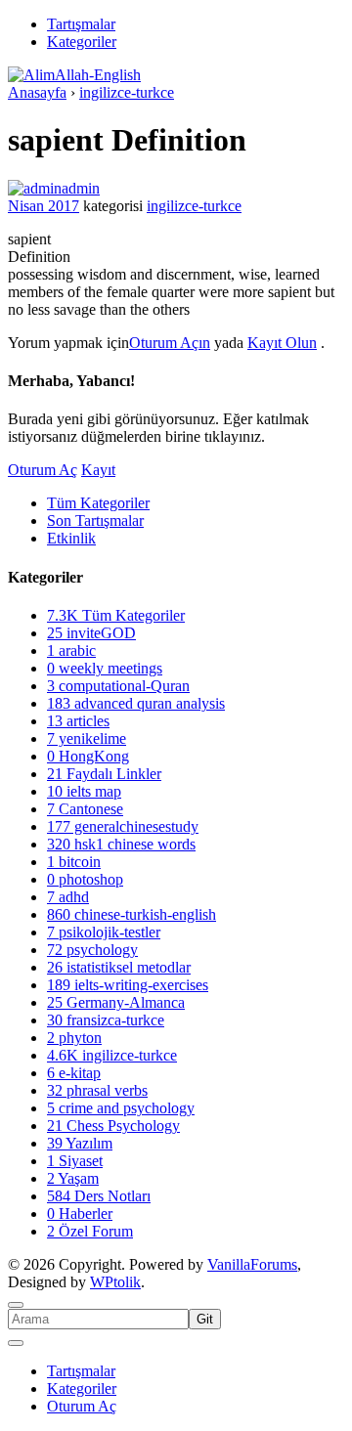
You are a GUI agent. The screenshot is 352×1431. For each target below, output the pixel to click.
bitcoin (74, 861)
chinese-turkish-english (131, 914)
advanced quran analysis (136, 703)
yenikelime (86, 738)
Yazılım (79, 1143)
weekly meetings (104, 668)
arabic (71, 650)
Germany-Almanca (116, 1002)
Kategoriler (81, 41)
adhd (68, 897)
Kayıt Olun (282, 342)
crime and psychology (121, 1108)
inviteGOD (91, 633)
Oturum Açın (169, 342)
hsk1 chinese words (121, 844)
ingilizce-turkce (194, 205)
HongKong (88, 756)
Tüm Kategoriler (98, 503)
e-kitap (74, 1072)
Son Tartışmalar (95, 520)
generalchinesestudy (122, 826)
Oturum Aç (42, 469)
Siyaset (75, 1160)
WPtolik (115, 1282)
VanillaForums (252, 1264)
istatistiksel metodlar (119, 967)
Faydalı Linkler (104, 773)
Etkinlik (71, 538)
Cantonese (85, 809)
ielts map (84, 791)
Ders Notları (99, 1196)
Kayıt (98, 469)
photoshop (85, 879)
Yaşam (73, 1178)
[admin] (35, 188)
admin (81, 188)
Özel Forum (90, 1231)
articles (78, 721)
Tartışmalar (81, 24)
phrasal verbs (97, 1090)
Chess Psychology (113, 1125)
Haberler (79, 1213)
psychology (92, 949)
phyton (74, 1037)
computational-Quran (118, 685)
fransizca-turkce (105, 1020)
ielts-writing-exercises (127, 984)
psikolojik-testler (103, 932)
